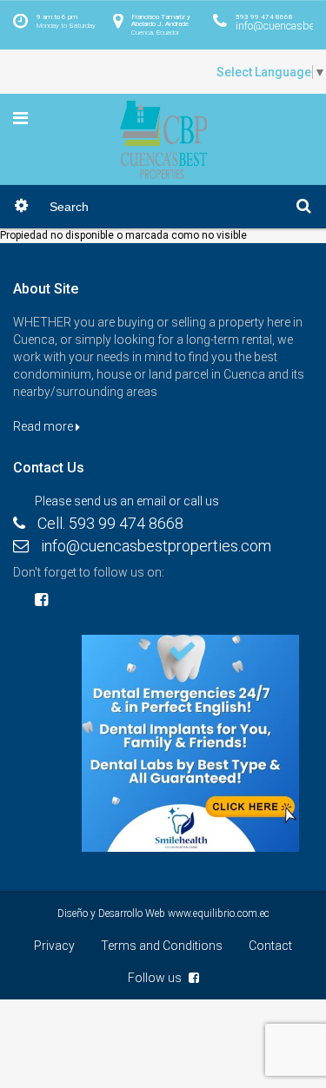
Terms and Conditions (162, 946)
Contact (270, 946)
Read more (44, 426)
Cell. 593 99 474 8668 (110, 523)
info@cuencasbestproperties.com (156, 546)
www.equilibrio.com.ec (218, 913)
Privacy (54, 946)
